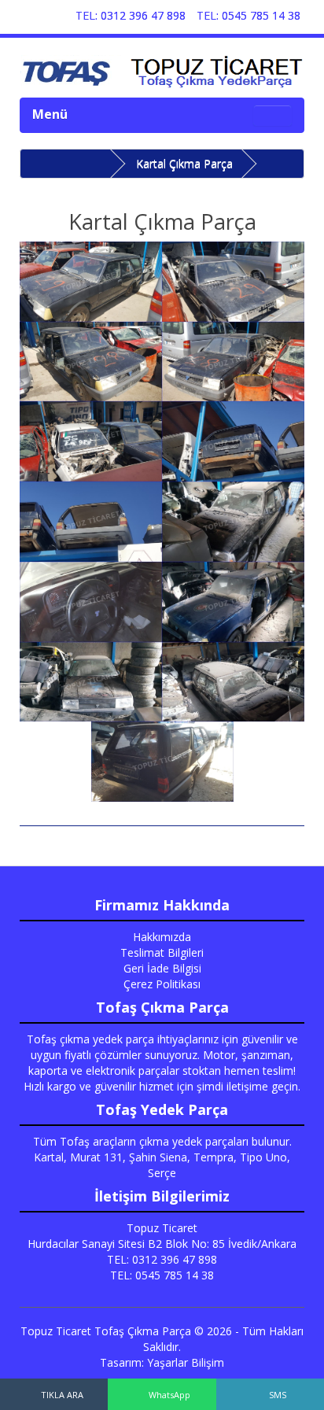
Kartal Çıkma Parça (184, 163)
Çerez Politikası (162, 983)
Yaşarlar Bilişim (185, 1362)
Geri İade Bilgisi (162, 968)
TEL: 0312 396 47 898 (130, 15)
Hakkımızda (162, 936)
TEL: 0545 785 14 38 (248, 15)
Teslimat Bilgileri (162, 952)
